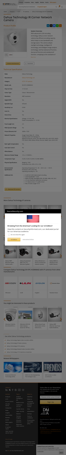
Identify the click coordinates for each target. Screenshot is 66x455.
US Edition (14, 239)
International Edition (28, 239)
